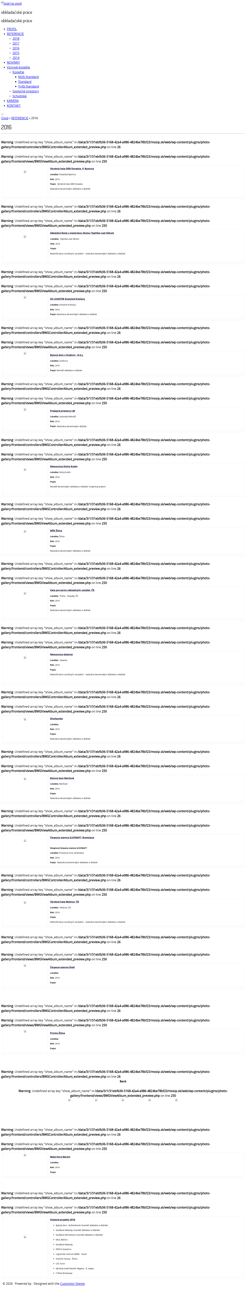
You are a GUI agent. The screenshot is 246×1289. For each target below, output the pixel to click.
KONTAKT (14, 106)
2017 (16, 43)
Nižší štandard (28, 77)
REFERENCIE (15, 34)
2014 (16, 58)
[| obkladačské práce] (11, 3)
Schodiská (20, 96)
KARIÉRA (13, 101)
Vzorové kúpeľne (18, 67)
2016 (16, 48)
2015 (16, 53)
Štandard (24, 82)
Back (123, 1081)
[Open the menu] (2, 114)
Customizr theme (72, 1284)
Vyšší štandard (28, 86)
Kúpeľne (18, 72)
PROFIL (12, 29)
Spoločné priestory (26, 91)
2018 (16, 38)
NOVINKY (13, 62)
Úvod (4, 118)
